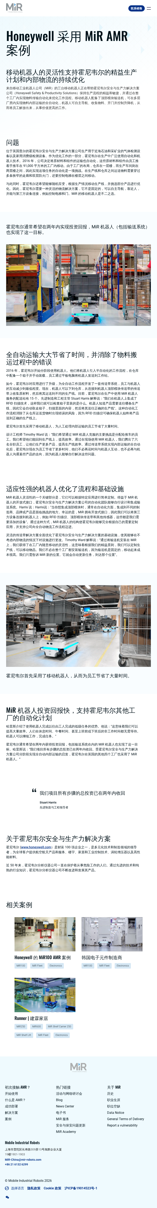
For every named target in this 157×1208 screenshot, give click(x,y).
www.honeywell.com (36, 847)
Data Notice (115, 1113)
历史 (110, 1094)
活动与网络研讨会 (69, 1094)
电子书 (61, 1113)
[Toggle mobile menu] (148, 8)
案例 (8, 1119)
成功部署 (11, 1106)
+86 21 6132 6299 (16, 1164)
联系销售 (136, 8)
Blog (59, 1100)
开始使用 (11, 1094)
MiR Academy (66, 1132)
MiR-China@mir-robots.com (23, 1159)
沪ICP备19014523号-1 (81, 1188)
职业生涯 (113, 1100)
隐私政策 (33, 1188)
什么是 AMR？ (15, 1100)
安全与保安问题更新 (70, 1125)
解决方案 (11, 1113)
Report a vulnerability (122, 1125)
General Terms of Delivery (125, 1119)
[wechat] (7, 1197)
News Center (65, 1106)
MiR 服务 (62, 1119)
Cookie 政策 (52, 1188)
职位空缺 (113, 1106)
